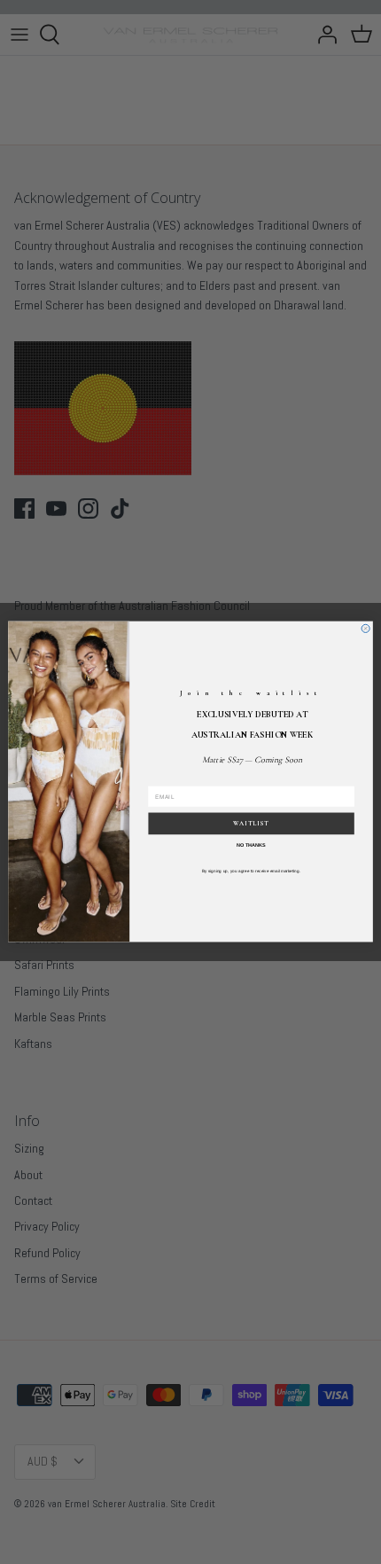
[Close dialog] (365, 629)
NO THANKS (251, 845)
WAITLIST (251, 824)
